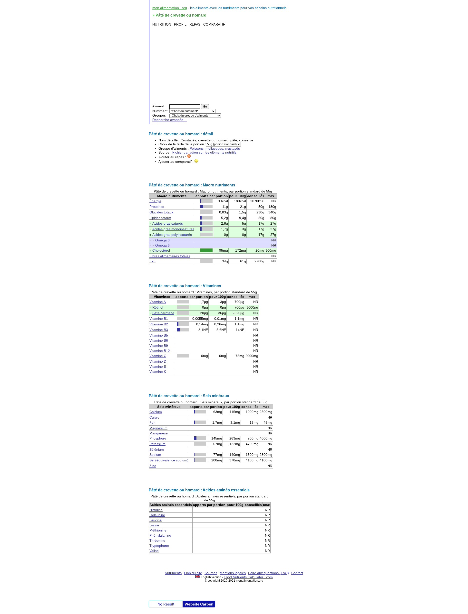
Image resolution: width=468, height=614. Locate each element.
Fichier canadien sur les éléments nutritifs (204, 152)
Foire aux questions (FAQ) (268, 573)
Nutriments (173, 573)
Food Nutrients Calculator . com (248, 577)
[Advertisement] (234, 65)
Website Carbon (199, 604)
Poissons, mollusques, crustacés (215, 148)
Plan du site (193, 573)
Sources (211, 573)
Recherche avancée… (169, 120)
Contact (297, 573)
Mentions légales (233, 573)
